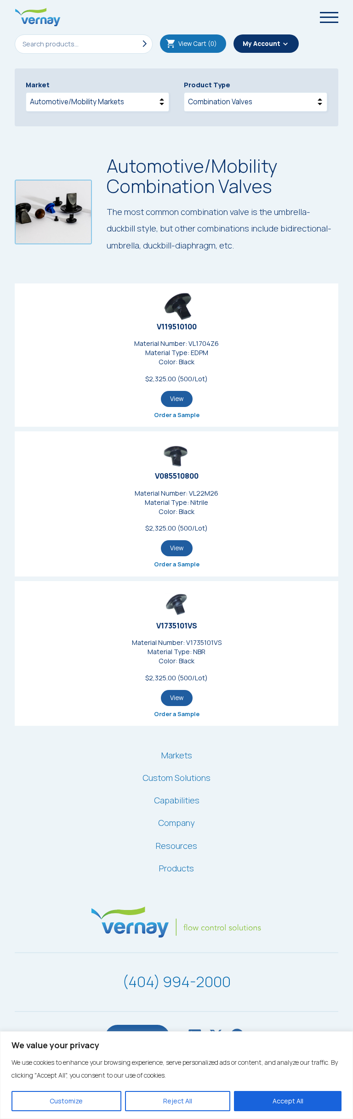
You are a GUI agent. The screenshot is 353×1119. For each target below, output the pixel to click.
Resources (176, 846)
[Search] (143, 44)
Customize (66, 1100)
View (176, 399)
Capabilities (176, 800)
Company (176, 823)
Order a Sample (176, 415)
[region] (176, 1075)
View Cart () (197, 44)
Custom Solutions (176, 778)
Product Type (207, 84)
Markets (176, 755)
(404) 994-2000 (176, 982)
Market (38, 84)
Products (176, 868)
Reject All (177, 1100)
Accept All (288, 1100)
